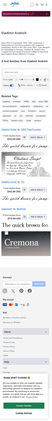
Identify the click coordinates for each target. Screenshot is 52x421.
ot (15, 116)
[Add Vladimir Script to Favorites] (24, 137)
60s (33, 102)
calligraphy (38, 106)
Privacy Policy (9, 346)
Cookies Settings (24, 413)
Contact (6, 372)
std (21, 116)
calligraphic (25, 106)
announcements (10, 106)
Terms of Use (9, 342)
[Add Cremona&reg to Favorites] (24, 217)
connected (40, 116)
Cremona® (6, 208)
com (23, 111)
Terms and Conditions (12, 338)
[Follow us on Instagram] (6, 291)
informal (29, 116)
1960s (26, 102)
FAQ (5, 368)
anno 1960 (43, 102)
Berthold (21, 208)
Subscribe (38, 284)
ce (47, 106)
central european (10, 111)
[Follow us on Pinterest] (22, 291)
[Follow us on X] (14, 291)
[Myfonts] (14, 5)
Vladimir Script (8, 129)
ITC (22, 181)
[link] (41, 4)
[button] (38, 79)
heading (6, 102)
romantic (17, 102)
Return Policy (9, 351)
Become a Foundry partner (14, 317)
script (28, 120)
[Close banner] (47, 13)
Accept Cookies (23, 405)
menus (42, 111)
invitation (32, 111)
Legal (5, 355)
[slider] (26, 79)
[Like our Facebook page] (31, 291)
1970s (5, 120)
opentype (7, 116)
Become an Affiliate (11, 322)
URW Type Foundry (31, 129)
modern (37, 120)
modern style (17, 120)
